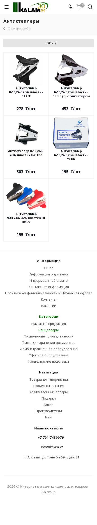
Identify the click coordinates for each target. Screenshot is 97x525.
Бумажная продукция (48, 323)
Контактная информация (48, 286)
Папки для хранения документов (48, 342)
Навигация (48, 372)
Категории (48, 316)
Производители (48, 411)
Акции (48, 404)
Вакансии (48, 305)
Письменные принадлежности (49, 336)
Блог (48, 417)
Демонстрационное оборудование (48, 348)
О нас (48, 268)
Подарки (48, 398)
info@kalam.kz (52, 447)
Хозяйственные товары (48, 392)
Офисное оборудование (48, 355)
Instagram (42, 509)
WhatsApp (54, 509)
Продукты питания (48, 385)
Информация (48, 260)
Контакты (48, 299)
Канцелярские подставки (48, 361)
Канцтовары (49, 330)
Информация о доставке (49, 274)
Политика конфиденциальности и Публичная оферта (48, 293)
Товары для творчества (48, 379)
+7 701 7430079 (51, 437)
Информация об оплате (48, 280)
